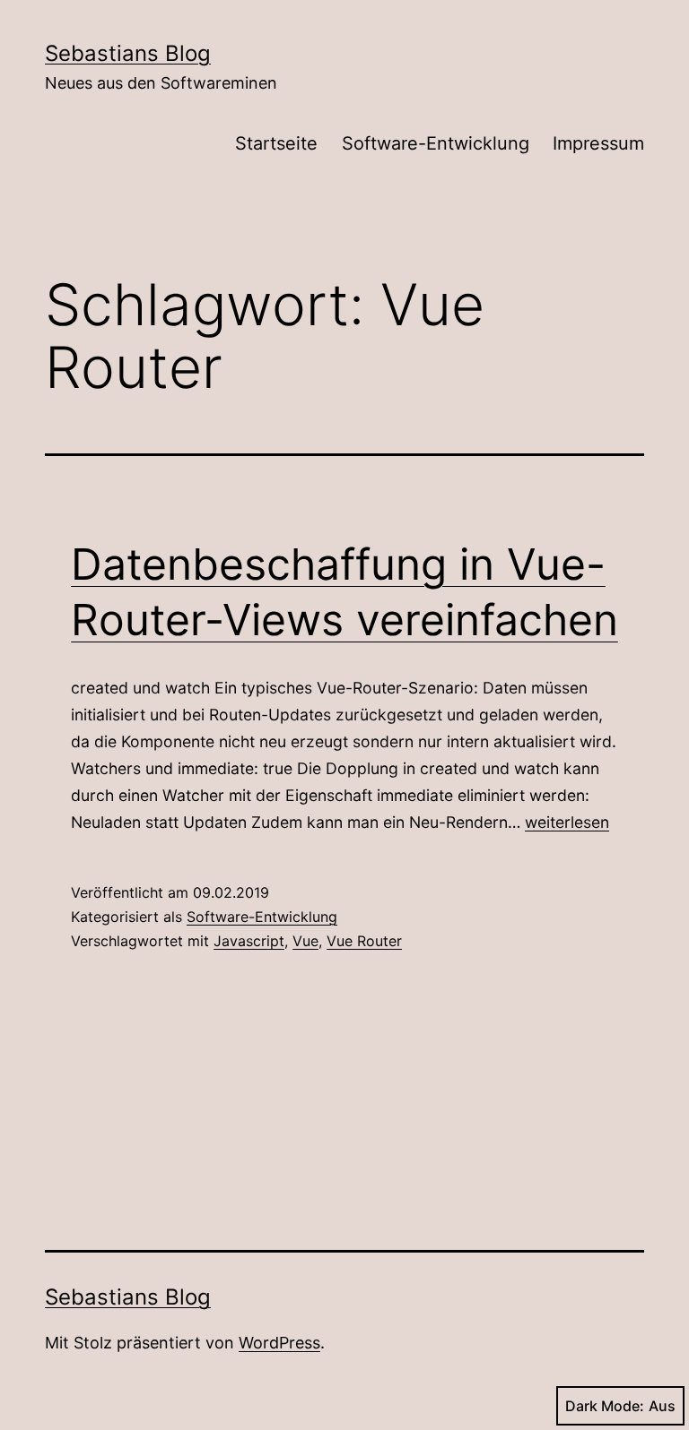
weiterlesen (567, 822)
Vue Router (364, 941)
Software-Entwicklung (435, 143)
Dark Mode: (604, 1406)
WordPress (279, 1342)
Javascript (249, 941)
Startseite (276, 143)
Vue (305, 941)
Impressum (598, 143)
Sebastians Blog (128, 53)
